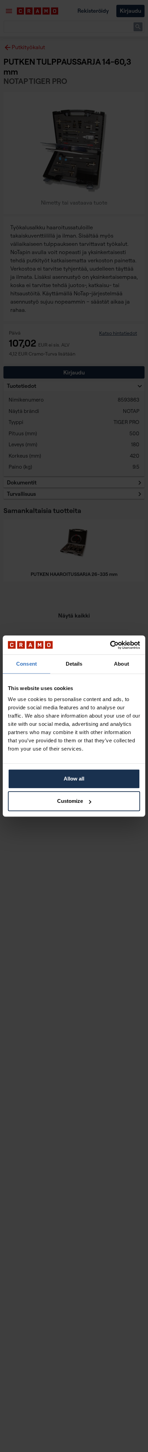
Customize (70, 801)
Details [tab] (74, 664)
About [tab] (121, 664)
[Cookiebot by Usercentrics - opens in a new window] (110, 645)
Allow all (74, 779)
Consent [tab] (26, 664)
